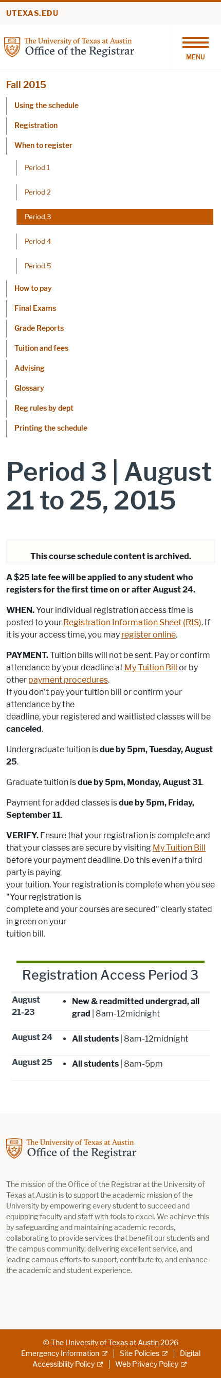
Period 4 (38, 241)
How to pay (33, 288)
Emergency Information (60, 1353)
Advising (29, 368)
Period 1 (37, 167)
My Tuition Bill (150, 667)
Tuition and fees (41, 348)
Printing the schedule (50, 428)
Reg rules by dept (43, 408)
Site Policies (139, 1353)
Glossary (29, 388)
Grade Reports (39, 328)
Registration (36, 125)
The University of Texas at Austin (105, 1343)
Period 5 (38, 266)
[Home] (69, 46)
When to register (43, 145)
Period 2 (38, 192)
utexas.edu (32, 13)
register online (148, 635)
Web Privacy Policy (146, 1364)
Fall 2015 (26, 85)
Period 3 (38, 217)
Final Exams (35, 308)
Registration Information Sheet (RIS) (132, 622)
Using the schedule (46, 105)
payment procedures (68, 680)
